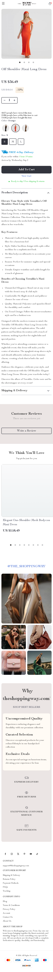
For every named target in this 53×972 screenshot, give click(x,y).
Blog (5, 901)
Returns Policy (9, 879)
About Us (7, 921)
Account (6, 913)
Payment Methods (11, 883)
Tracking (6, 891)
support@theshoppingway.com (16, 866)
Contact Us (8, 917)
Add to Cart (27, 169)
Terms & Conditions (11, 905)
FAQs (5, 887)
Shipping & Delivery (11, 875)
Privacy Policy (9, 909)
